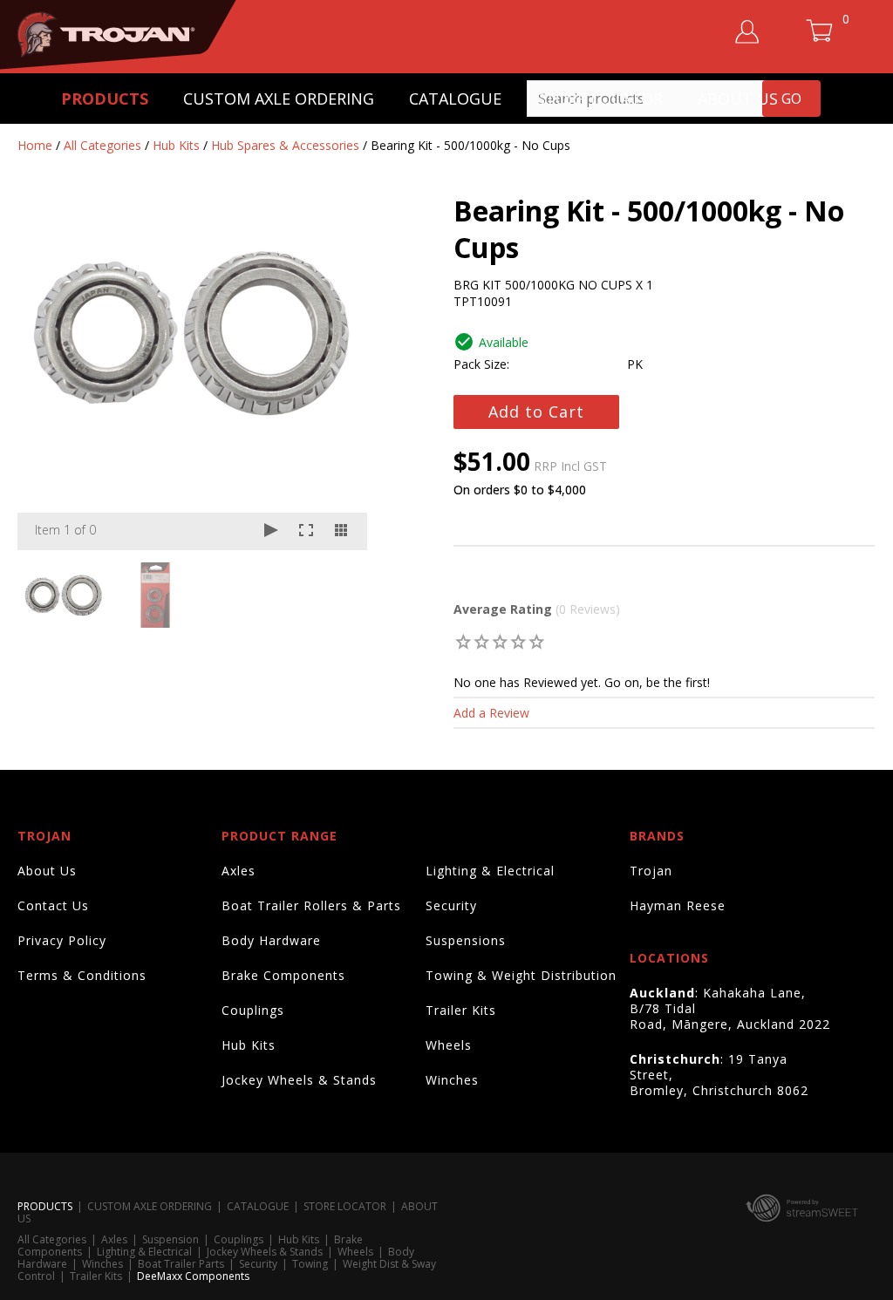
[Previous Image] (47, 376)
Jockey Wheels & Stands (299, 1080)
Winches (452, 1080)
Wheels (449, 1045)
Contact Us (53, 905)
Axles (239, 870)
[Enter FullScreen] (306, 531)
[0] (463, 641)
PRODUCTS (104, 98)
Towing (310, 1263)
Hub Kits (176, 145)
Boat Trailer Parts (181, 1263)
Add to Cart (536, 411)
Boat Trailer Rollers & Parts (311, 905)
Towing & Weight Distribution (521, 975)
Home (34, 145)
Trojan (651, 870)
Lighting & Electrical (490, 870)
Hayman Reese (678, 905)
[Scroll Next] (337, 594)
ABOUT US (738, 98)
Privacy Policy (61, 940)
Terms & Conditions (82, 975)
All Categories (102, 145)
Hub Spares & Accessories (285, 145)
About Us (47, 870)
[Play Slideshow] (271, 531)
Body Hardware (271, 940)
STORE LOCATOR (599, 98)
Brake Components (283, 975)
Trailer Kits (461, 1010)
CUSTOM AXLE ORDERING (278, 98)
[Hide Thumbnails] (341, 531)
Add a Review (491, 712)
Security (451, 905)
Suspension (170, 1239)
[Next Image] (337, 376)
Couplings (253, 1010)
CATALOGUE (455, 98)
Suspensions (466, 940)
